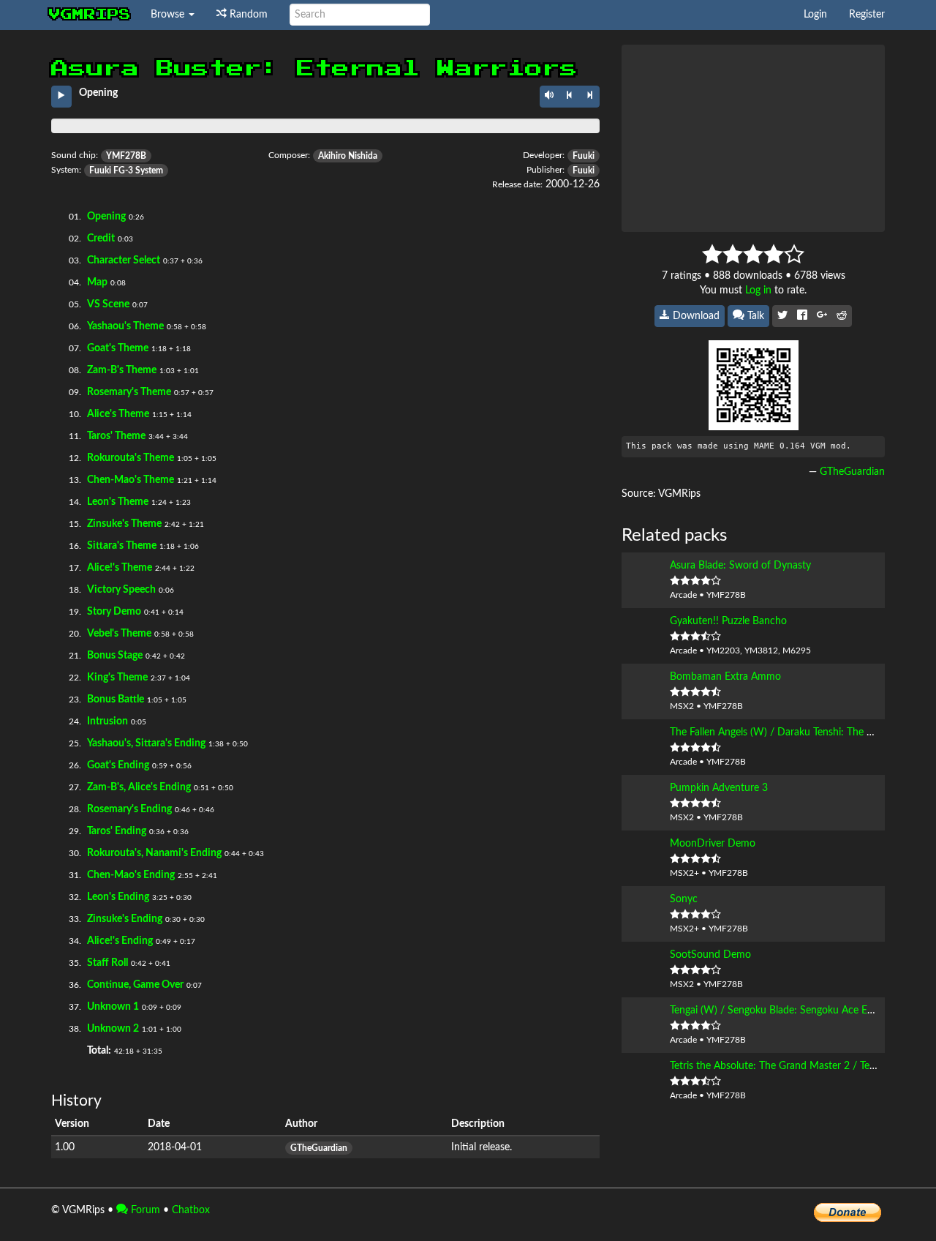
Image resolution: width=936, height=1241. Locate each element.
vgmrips (90, 14)
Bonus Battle (115, 699)
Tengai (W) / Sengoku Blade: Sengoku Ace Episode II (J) (794, 1010)
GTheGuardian (318, 1148)
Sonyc (684, 899)
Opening (106, 216)
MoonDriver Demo (712, 844)
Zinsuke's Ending (124, 919)
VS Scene (108, 304)
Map (97, 282)
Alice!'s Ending (120, 941)
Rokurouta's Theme (130, 458)
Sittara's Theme (121, 546)
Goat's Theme (117, 348)
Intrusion (107, 721)
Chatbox (191, 1210)
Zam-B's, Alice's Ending (139, 787)
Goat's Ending (118, 765)
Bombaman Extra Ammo (725, 677)
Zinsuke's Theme (124, 524)
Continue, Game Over (135, 985)
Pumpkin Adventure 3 (719, 788)
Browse (169, 15)
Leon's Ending (118, 897)
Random (247, 15)
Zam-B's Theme (121, 370)
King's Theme (117, 677)
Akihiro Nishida (347, 155)
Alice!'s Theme (119, 568)
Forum (144, 1210)
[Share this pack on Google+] (822, 316)
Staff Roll (107, 963)
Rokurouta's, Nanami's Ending (154, 853)
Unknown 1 (113, 1007)
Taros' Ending (116, 831)
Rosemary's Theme (129, 392)
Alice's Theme (118, 414)
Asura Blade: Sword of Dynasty (740, 565)
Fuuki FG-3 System (126, 170)
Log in (758, 290)
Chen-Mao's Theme (130, 480)
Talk (754, 316)
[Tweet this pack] (782, 316)
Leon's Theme (117, 502)
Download (695, 316)
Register (867, 15)
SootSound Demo (710, 955)
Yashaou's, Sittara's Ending (146, 743)
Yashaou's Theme (125, 326)
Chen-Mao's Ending (131, 875)
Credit (101, 238)
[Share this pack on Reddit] (841, 316)
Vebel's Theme (119, 634)
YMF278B (126, 155)
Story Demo (114, 612)
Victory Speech (121, 590)
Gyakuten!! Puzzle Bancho (728, 621)
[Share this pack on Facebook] (802, 316)
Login (815, 15)
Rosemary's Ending (129, 809)
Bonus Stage (115, 656)
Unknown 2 (113, 1029)
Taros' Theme (116, 436)
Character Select (123, 260)
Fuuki (584, 155)
